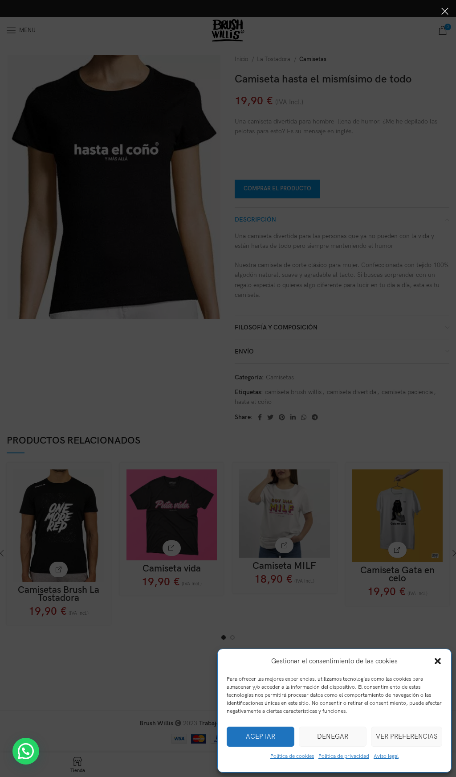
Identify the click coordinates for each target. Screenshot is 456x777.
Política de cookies (292, 756)
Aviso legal (386, 756)
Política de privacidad (343, 756)
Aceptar (260, 736)
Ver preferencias (406, 736)
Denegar (332, 736)
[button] (437, 661)
